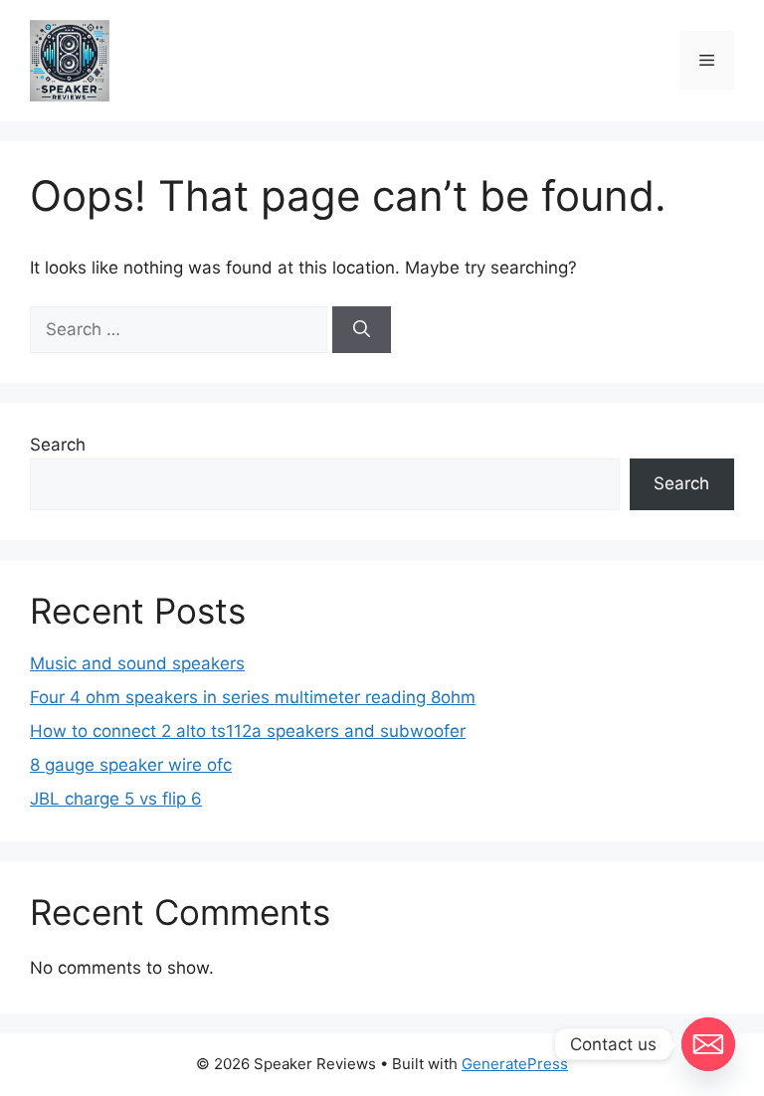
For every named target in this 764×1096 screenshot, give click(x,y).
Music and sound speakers (137, 663)
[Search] (361, 330)
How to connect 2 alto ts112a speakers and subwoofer (248, 731)
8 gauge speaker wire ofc (131, 765)
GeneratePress (515, 1063)
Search (58, 445)
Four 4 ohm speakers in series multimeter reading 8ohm (253, 697)
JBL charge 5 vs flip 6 (116, 799)
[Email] (708, 1044)
